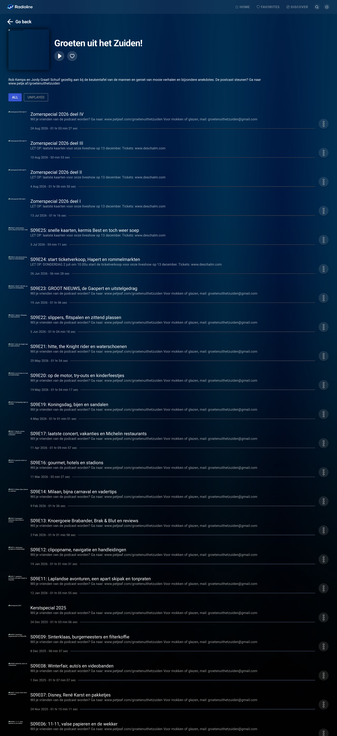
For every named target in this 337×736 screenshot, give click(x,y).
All (15, 97)
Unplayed (36, 97)
